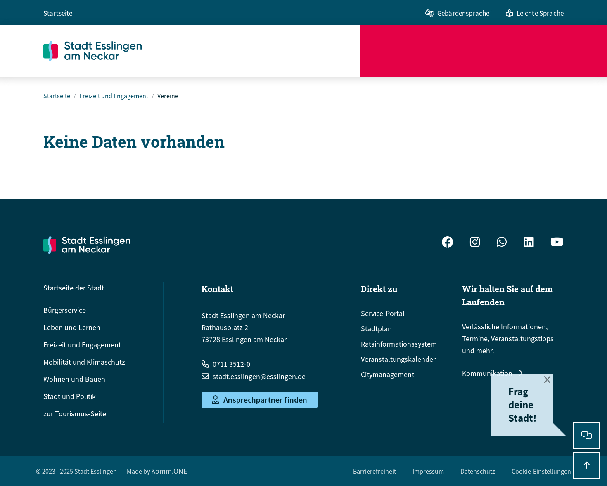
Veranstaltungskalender (398, 359)
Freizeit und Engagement (113, 96)
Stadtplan (376, 328)
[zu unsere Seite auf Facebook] (447, 243)
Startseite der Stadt (73, 288)
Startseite (58, 13)
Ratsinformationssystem (399, 344)
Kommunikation (487, 373)
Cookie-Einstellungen (541, 471)
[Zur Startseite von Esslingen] (201, 50)
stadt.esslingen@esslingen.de (259, 376)
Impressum (428, 471)
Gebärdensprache (463, 13)
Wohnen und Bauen (74, 379)
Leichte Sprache (540, 13)
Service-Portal (383, 313)
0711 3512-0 (231, 364)
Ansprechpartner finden (265, 399)
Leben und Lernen (71, 327)
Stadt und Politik (69, 396)
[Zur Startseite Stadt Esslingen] (86, 245)
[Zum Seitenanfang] (586, 465)
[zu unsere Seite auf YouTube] (557, 243)
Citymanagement (387, 374)
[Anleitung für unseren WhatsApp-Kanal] (502, 243)
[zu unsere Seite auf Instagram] (475, 243)
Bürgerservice (64, 310)
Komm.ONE (169, 471)
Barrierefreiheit (374, 471)
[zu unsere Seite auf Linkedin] (529, 243)
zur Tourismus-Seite (74, 413)
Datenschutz (477, 471)
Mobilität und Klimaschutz (84, 362)
